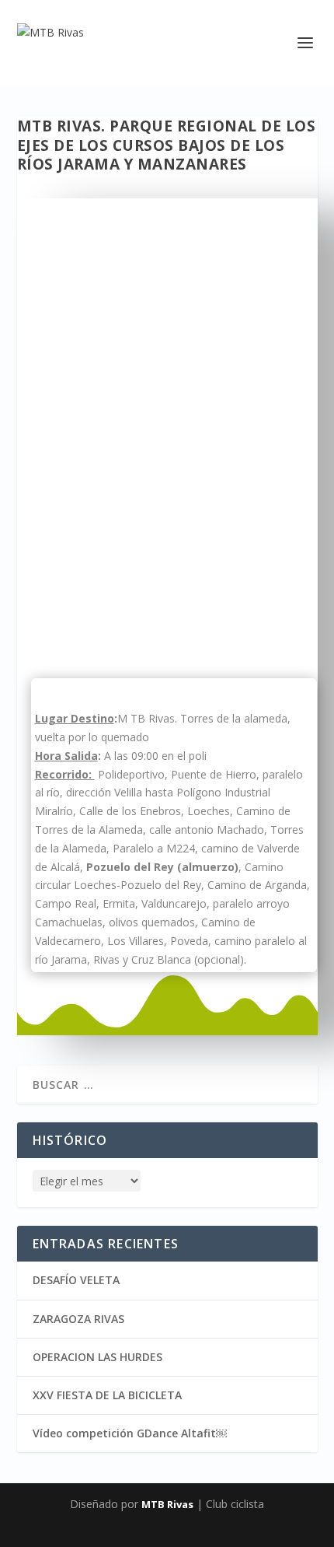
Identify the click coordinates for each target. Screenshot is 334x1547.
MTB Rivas (167, 1504)
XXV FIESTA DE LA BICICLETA (107, 1395)
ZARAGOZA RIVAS (78, 1318)
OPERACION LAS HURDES (97, 1356)
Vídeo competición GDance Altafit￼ (130, 1433)
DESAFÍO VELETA (76, 1279)
